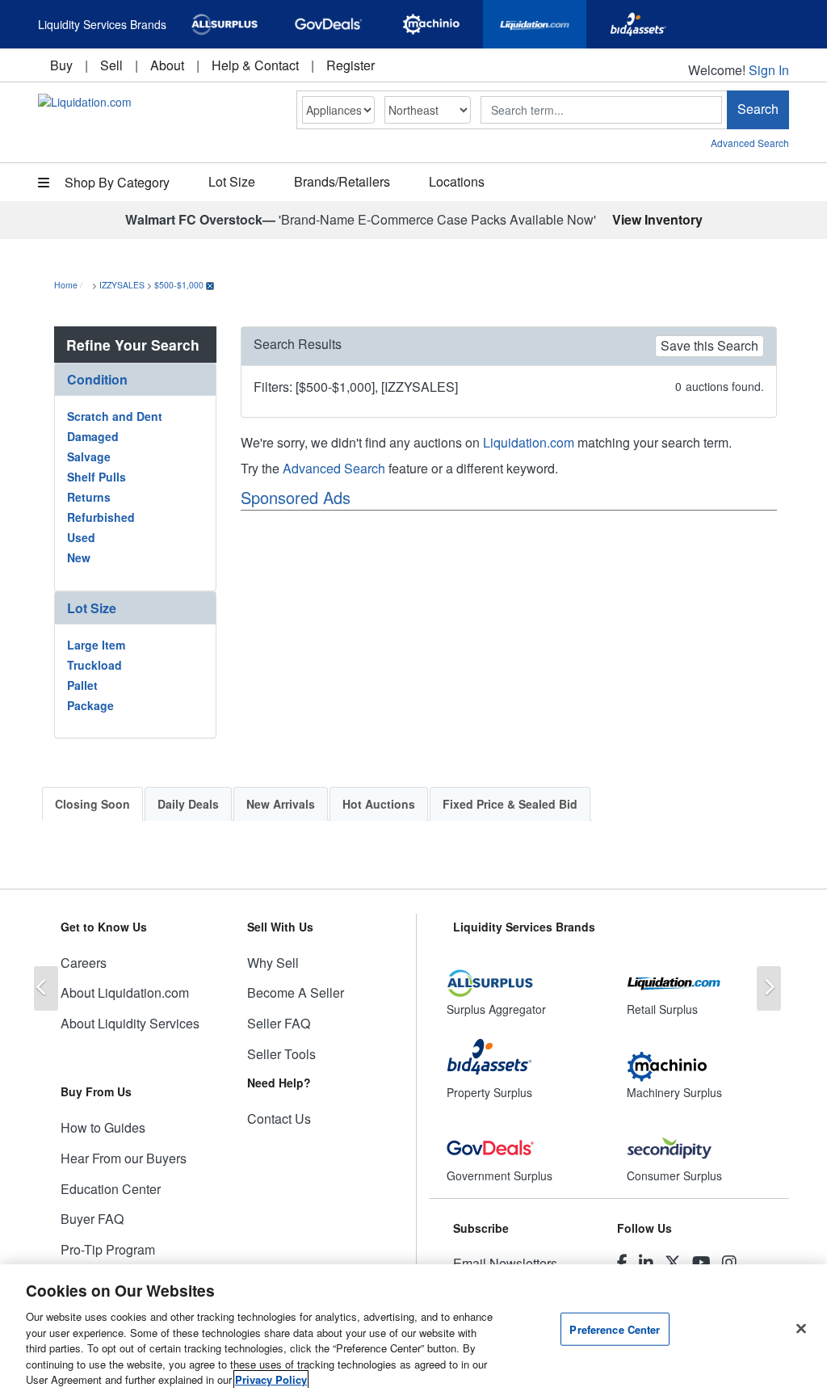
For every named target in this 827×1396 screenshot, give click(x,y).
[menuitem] (61, 65)
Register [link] (350, 65)
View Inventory (657, 219)
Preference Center (614, 1328)
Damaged (93, 436)
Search (758, 108)
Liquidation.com (528, 442)
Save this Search (709, 345)
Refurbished (101, 517)
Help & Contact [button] (255, 65)
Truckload (94, 665)
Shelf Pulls (96, 477)
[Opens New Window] (224, 24)
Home (66, 285)
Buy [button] (61, 65)
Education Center (111, 1188)
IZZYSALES (122, 285)
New (78, 557)
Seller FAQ (278, 1023)
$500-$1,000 (179, 285)
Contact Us (279, 1118)
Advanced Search (750, 142)
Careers (84, 962)
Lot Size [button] (231, 181)
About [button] (167, 65)
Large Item (96, 645)
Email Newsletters (505, 1263)
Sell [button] (111, 65)
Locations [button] (457, 181)
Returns (89, 497)
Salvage (89, 456)
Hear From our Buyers (124, 1158)
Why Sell (273, 962)
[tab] (135, 380)
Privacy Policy (271, 1379)
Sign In (769, 70)
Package (90, 705)
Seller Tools (281, 1054)
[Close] (801, 1328)
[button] (135, 379)
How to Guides (103, 1127)
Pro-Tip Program (108, 1249)
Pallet (82, 685)
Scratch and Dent (114, 416)
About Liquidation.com (125, 992)
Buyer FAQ (92, 1218)
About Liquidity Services (130, 1023)
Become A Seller (295, 992)
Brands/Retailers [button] (342, 181)
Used (81, 537)
